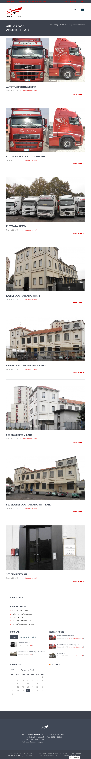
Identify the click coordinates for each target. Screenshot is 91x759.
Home (51, 25)
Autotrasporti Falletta (21, 87)
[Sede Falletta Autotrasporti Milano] (48, 474)
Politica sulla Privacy (15, 756)
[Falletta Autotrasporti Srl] (48, 265)
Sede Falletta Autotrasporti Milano (28, 504)
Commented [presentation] (24, 637)
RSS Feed (56, 664)
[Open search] (75, 9)
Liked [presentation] (34, 637)
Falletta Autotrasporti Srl (23, 295)
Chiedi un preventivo (70, 1)
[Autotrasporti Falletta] (48, 57)
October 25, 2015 (12, 578)
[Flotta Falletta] (48, 196)
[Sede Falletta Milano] (48, 405)
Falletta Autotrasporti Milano (25, 365)
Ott (13, 670)
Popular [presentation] (14, 637)
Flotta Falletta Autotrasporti (25, 156)
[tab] (14, 637)
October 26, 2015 (12, 91)
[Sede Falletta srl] (48, 544)
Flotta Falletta (16, 226)
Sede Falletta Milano (19, 435)
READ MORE (77, 94)
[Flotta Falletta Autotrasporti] (48, 126)
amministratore (27, 91)
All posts (58, 25)
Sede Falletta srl (16, 574)
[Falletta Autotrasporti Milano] (48, 335)
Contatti (82, 1)
